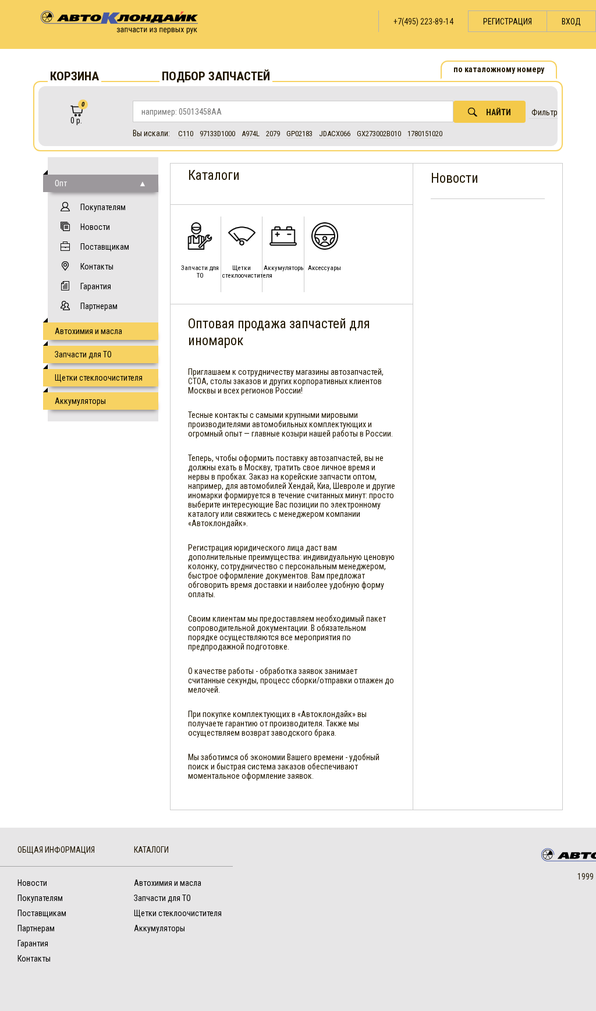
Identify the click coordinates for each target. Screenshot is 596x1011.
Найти (498, 112)
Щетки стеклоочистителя (99, 377)
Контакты (96, 266)
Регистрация (507, 21)
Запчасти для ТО (83, 354)
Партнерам (99, 306)
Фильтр (544, 112)
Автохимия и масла (88, 331)
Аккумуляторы (80, 401)
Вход (571, 21)
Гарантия (95, 286)
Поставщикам (104, 246)
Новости (95, 227)
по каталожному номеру (498, 69)
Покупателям (103, 207)
